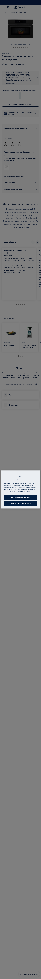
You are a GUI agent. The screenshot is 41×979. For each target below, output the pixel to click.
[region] (20, 489)
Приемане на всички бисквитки (20, 503)
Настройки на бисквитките (20, 497)
